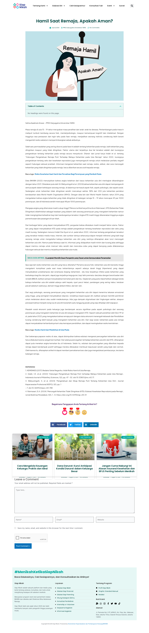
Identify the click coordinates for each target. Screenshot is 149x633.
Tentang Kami (39, 5)
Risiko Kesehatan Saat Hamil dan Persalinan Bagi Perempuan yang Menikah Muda (68, 174)
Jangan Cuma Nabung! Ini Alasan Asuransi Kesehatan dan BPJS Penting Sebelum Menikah (117, 468)
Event (109, 5)
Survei (122, 5)
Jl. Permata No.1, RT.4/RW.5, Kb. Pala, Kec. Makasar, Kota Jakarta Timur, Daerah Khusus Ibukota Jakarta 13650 (115, 614)
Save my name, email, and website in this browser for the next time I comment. (50, 528)
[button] (132, 6)
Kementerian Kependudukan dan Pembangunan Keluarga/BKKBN (88, 624)
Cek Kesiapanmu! (77, 5)
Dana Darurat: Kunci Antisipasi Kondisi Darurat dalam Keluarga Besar (74, 468)
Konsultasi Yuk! (96, 5)
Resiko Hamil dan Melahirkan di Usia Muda (52, 330)
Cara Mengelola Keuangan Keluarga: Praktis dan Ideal (32, 467)
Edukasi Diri (57, 5)
